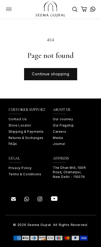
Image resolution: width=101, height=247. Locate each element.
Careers (59, 131)
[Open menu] (9, 9)
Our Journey (63, 119)
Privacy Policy (20, 168)
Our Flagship (63, 125)
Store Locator (20, 125)
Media (58, 138)
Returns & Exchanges (26, 138)
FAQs (13, 144)
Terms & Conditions (25, 174)
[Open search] (74, 9)
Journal (59, 144)
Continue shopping (50, 73)
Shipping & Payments (26, 131)
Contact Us (18, 119)
